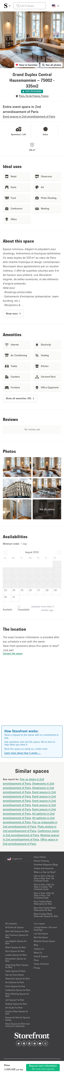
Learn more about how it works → (22, 752)
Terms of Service (41, 964)
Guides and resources (44, 868)
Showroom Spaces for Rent (17, 978)
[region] (32, 695)
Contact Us (39, 949)
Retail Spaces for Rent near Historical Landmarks (17, 1025)
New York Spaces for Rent (17, 931)
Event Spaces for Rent (15, 986)
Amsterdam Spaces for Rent (15, 959)
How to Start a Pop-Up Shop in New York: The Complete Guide (44, 878)
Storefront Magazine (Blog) (46, 864)
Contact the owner (13, 653)
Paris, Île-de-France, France (34, 96)
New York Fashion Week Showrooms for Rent (45, 909)
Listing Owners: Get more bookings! (45, 928)
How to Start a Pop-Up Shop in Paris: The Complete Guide (44, 895)
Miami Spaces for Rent (15, 947)
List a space (39, 923)
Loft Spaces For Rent (14, 1000)
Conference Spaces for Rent (17, 990)
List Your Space (41, 933)
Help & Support (41, 956)
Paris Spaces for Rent (15, 951)
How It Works (40, 857)
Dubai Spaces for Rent (15, 971)
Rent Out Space (41, 937)
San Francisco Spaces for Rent (16, 936)
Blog (36, 945)
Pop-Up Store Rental (14, 975)
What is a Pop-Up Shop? (45, 872)
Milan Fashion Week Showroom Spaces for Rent (46, 915)
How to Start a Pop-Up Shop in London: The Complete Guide (44, 886)
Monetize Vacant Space (44, 941)
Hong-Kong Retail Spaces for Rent (16, 966)
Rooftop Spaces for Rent (16, 1004)
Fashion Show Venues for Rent (16, 1012)
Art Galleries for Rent (14, 982)
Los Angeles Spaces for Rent (15, 942)
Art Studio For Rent (14, 1007)
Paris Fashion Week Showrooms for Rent (43, 902)
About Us (38, 952)
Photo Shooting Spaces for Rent (17, 995)
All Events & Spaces (14, 927)
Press (36, 960)
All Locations (11, 923)
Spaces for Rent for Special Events (17, 1018)
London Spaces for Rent (16, 955)
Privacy (37, 968)
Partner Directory (41, 861)
